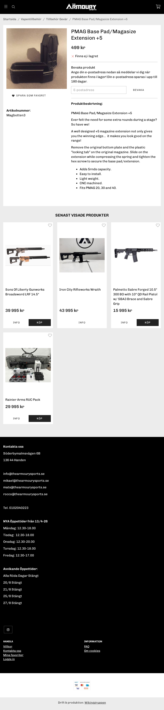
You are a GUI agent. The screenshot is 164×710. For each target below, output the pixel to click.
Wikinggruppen (95, 702)
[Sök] (13, 7)
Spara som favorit (30, 95)
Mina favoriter (13, 655)
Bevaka (138, 89)
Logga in (9, 659)
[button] (40, 322)
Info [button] (16, 322)
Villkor (7, 646)
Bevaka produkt (83, 67)
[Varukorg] (158, 6)
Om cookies (92, 650)
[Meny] (6, 6)
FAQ (86, 646)
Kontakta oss (12, 650)
